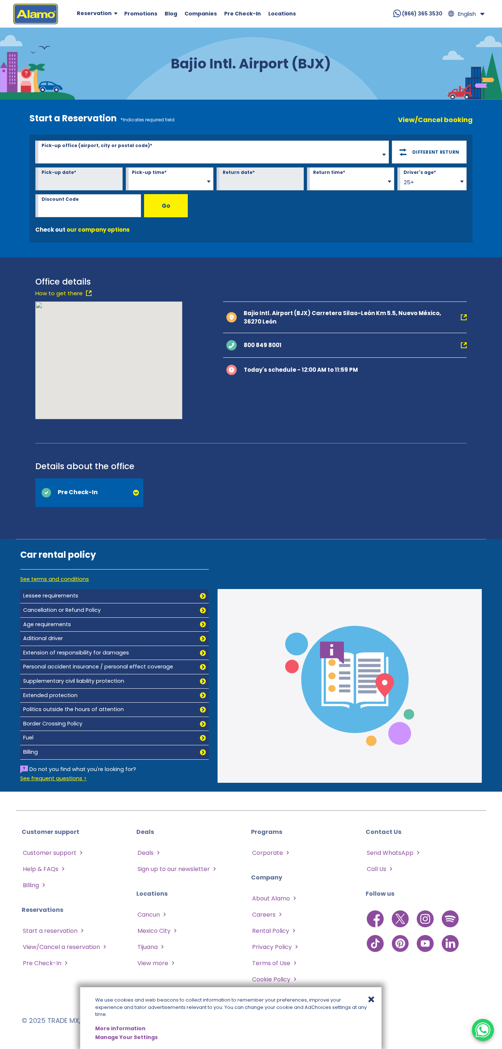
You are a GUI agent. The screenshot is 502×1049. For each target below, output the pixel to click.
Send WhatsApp (390, 853)
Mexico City (154, 931)
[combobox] (212, 153)
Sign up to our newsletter (173, 869)
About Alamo (271, 898)
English (467, 14)
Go (166, 206)
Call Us (376, 869)
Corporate (267, 853)
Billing (31, 885)
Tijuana (147, 947)
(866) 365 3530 (421, 13)
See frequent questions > (53, 778)
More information (120, 1028)
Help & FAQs (40, 869)
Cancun (148, 914)
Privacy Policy (272, 947)
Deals (145, 853)
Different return (435, 152)
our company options (98, 229)
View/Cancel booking (435, 119)
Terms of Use (271, 963)
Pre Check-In (42, 963)
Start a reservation (50, 931)
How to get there (59, 293)
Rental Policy (270, 931)
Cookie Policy (271, 979)
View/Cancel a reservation (61, 947)
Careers (264, 914)
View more (152, 963)
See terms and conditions (54, 579)
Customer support (49, 853)
